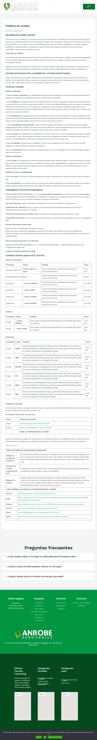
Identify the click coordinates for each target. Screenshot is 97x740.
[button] (48, 556)
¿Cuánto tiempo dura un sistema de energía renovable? (35, 576)
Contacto (47, 10)
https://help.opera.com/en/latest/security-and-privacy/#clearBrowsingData (43, 517)
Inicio (45, 3)
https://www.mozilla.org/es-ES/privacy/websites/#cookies (38, 508)
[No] (95, 735)
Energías (53, 3)
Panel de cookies (11, 445)
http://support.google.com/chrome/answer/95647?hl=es (37, 493)
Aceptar (38, 737)
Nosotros (71, 3)
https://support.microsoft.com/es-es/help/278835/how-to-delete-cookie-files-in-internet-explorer (51, 504)
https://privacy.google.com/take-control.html (35, 423)
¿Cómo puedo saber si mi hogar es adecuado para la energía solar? (41, 556)
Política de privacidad (55, 737)
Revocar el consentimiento (14, 31)
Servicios (62, 3)
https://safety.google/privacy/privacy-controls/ (36, 428)
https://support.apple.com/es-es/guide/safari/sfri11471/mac (38, 512)
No (45, 737)
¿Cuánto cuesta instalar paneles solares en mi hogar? (34, 566)
